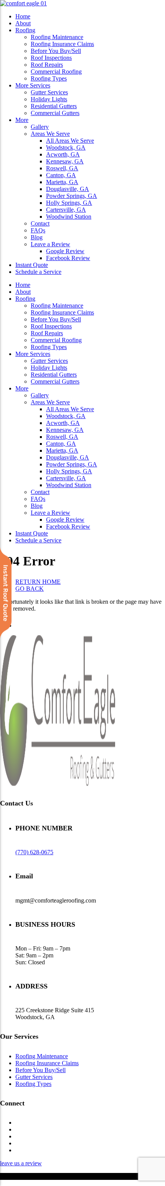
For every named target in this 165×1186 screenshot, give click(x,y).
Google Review (65, 251)
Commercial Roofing (56, 71)
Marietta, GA (62, 182)
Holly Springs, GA (69, 202)
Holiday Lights (49, 99)
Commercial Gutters (55, 113)
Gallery (40, 127)
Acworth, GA (63, 154)
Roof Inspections (51, 57)
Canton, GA (61, 175)
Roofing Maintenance (57, 37)
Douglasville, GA (67, 189)
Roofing (25, 30)
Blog (37, 237)
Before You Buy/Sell (56, 51)
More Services (32, 85)
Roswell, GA (62, 168)
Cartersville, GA (66, 209)
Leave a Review (50, 244)
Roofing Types (49, 78)
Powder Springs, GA (71, 196)
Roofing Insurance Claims (62, 44)
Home (22, 16)
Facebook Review (68, 258)
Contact (40, 223)
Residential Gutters (54, 106)
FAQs (38, 230)
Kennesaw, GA (65, 161)
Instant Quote (31, 265)
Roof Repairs (47, 64)
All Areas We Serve (70, 140)
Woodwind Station (68, 216)
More (21, 120)
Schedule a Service (38, 271)
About (23, 23)
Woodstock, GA (66, 147)
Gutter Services (49, 92)
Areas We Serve (50, 133)
